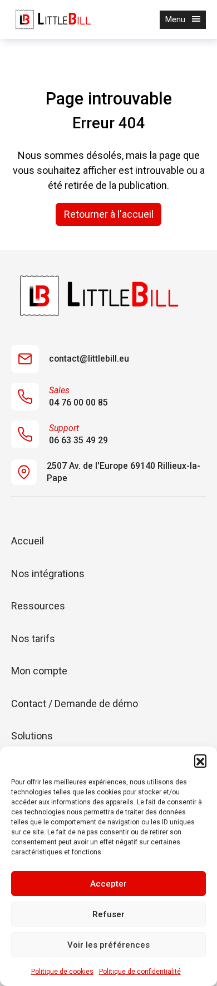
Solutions (32, 736)
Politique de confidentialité (140, 971)
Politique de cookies (62, 971)
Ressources (38, 606)
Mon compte (39, 671)
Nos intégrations (48, 573)
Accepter (108, 884)
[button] (200, 760)
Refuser (108, 914)
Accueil (27, 541)
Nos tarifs (33, 638)
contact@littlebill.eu (89, 358)
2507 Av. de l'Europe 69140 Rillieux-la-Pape (123, 472)
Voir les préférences (108, 945)
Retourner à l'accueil (109, 214)
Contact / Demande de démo (74, 703)
